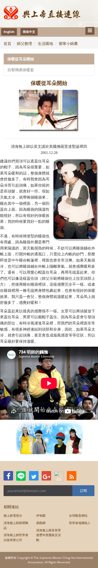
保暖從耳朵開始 (20, 59)
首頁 (7, 43)
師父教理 (24, 43)
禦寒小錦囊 (68, 43)
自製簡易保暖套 (20, 70)
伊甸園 (40, 515)
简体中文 (29, 32)
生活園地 (45, 43)
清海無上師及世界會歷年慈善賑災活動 (48, 535)
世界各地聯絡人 (80, 523)
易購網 (40, 523)
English (9, 32)
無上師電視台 (13, 515)
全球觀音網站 (78, 515)
